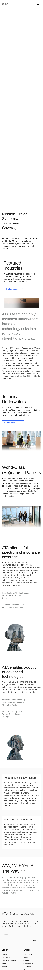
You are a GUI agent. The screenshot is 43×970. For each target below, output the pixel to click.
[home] (5, 4)
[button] (38, 4)
